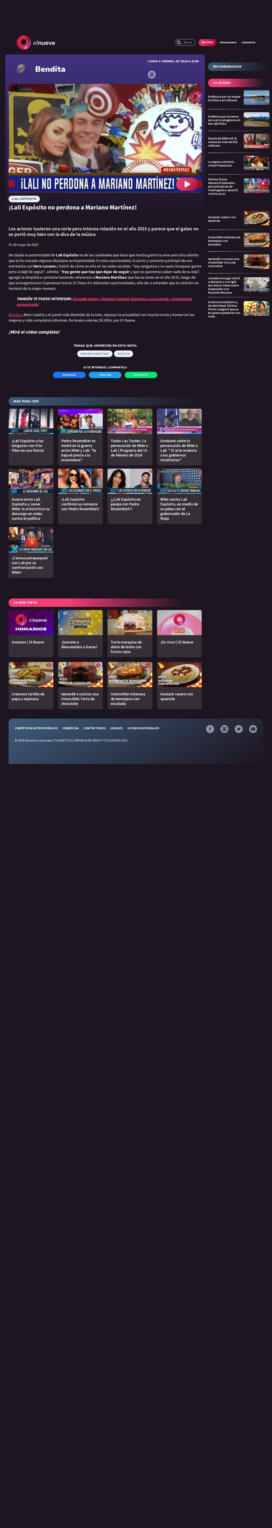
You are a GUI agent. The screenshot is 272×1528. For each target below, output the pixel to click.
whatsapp (141, 375)
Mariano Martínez (94, 354)
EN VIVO (207, 42)
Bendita (15, 314)
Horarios (248, 42)
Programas (228, 42)
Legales (116, 728)
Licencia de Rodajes (143, 728)
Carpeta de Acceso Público (36, 728)
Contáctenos (95, 728)
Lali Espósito (24, 199)
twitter (105, 375)
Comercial (71, 728)
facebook (69, 375)
